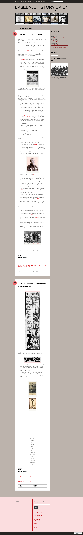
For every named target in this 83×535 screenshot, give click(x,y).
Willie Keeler (33, 195)
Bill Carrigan (34, 243)
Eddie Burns (40, 476)
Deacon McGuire (32, 60)
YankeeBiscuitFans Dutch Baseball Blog (40, 528)
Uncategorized (35, 271)
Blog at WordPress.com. (19, 533)
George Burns (32, 477)
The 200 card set (43, 352)
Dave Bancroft (31, 476)
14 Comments (21, 486)
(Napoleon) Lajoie (24, 115)
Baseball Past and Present (38, 515)
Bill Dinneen (35, 174)
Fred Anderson (26, 264)
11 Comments (21, 271)
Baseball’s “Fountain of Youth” (30, 34)
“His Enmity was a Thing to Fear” (58, 37)
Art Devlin (22, 263)
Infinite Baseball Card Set (38, 522)
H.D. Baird (24, 479)
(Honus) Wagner (37, 217)
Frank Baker (22, 477)
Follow (36, 507)
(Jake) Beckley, (29, 116)
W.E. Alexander (29, 481)
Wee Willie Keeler (27, 266)
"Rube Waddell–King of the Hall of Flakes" (41, 512)
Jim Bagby (31, 479)
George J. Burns (37, 477)
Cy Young (44, 263)
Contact (55, 11)
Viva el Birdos (36, 527)
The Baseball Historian (37, 523)
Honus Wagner (36, 264)
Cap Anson (40, 263)
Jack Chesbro (22, 189)
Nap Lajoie (37, 265)
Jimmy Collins (27, 53)
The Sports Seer (36, 526)
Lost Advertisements (33, 480)
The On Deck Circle (37, 524)
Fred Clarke (31, 214)
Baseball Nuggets (36, 514)
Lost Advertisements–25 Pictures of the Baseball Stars (32, 285)
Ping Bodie (20, 481)
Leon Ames (28, 480)
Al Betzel (21, 476)
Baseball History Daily (41, 7)
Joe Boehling (20, 480)
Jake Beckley (24, 265)
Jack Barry (27, 479)
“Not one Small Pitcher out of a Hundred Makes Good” (59, 34)
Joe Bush (24, 480)
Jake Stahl (37, 243)
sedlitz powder (36, 144)
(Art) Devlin (39, 198)
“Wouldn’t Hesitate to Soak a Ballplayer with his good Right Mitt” (60, 41)
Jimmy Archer (36, 479)
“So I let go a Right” (56, 44)
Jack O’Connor (24, 94)
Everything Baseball (37, 519)
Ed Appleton (36, 476)
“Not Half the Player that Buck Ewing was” (60, 47)
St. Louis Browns (42, 265)
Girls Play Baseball (37, 520)
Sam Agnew (24, 481)
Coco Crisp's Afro (36, 518)
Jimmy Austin (41, 479)
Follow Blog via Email (40, 499)
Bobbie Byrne (26, 476)
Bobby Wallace (27, 50)
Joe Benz (44, 479)
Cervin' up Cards (36, 516)
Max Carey (39, 480)
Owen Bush (43, 480)
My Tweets (53, 27)
